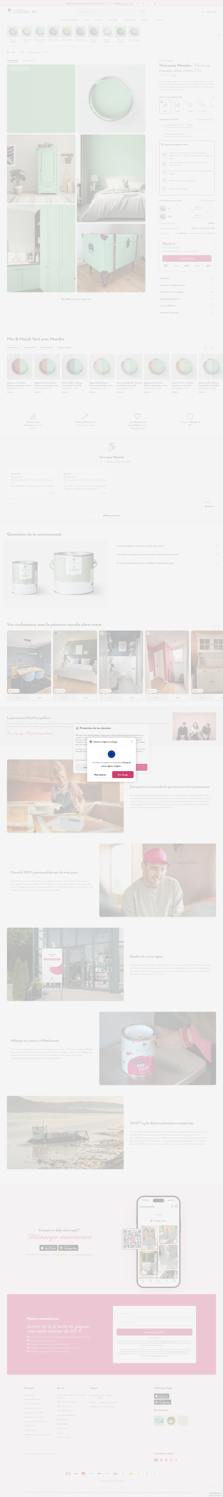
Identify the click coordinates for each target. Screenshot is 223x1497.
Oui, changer (123, 774)
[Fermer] (132, 741)
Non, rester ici (100, 774)
